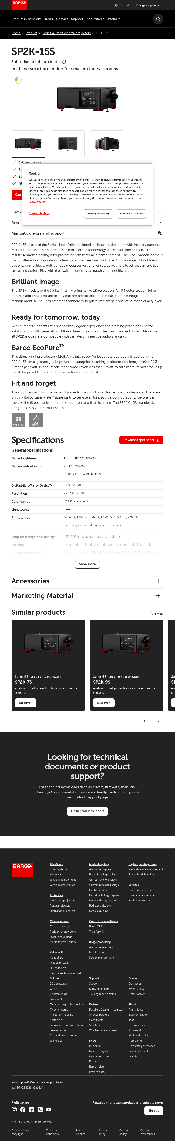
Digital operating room (143, 864)
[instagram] (14, 1109)
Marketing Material (42, 596)
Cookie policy (38, 202)
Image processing (100, 942)
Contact (62, 19)
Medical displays (99, 864)
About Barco (96, 19)
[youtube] (48, 1109)
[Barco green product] (18, 80)
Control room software (103, 921)
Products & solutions (26, 19)
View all (157, 613)
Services (134, 885)
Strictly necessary (99, 213)
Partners (114, 19)
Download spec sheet (139, 440)
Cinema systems (59, 921)
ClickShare (56, 864)
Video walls (57, 952)
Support (77, 19)
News (49, 19)
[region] (87, 194)
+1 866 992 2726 (27, 1087)
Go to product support (87, 811)
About (132, 1004)
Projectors (56, 895)
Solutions (55, 978)
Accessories (30, 581)
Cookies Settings (39, 213)
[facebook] (22, 1109)
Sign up (153, 1110)
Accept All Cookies (131, 213)
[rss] (40, 1109)
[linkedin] (31, 1109)
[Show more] (87, 564)
